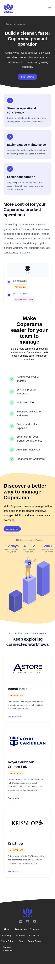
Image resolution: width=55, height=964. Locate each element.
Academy (20, 935)
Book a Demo (27, 77)
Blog (21, 941)
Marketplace (20, 287)
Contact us (34, 935)
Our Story (6, 935)
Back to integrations (15, 24)
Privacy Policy (6, 941)
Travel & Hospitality (24, 299)
